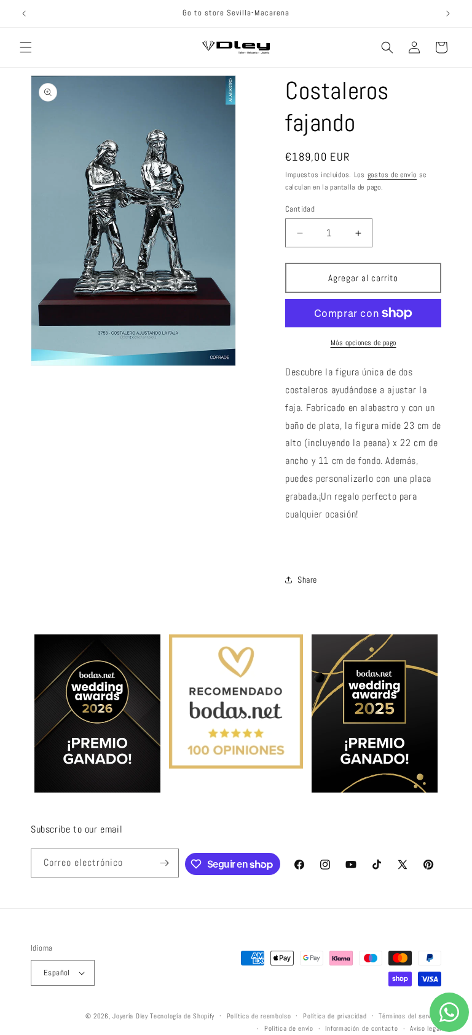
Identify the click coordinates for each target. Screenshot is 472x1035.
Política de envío (288, 1028)
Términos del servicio (410, 1016)
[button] (25, 47)
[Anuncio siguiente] (448, 13)
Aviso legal (425, 1028)
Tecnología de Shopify (182, 1016)
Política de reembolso (259, 1016)
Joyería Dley (130, 1016)
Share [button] (307, 579)
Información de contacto (361, 1028)
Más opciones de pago (363, 343)
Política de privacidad (334, 1016)
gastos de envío (392, 175)
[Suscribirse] (164, 863)
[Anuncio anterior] (23, 13)
